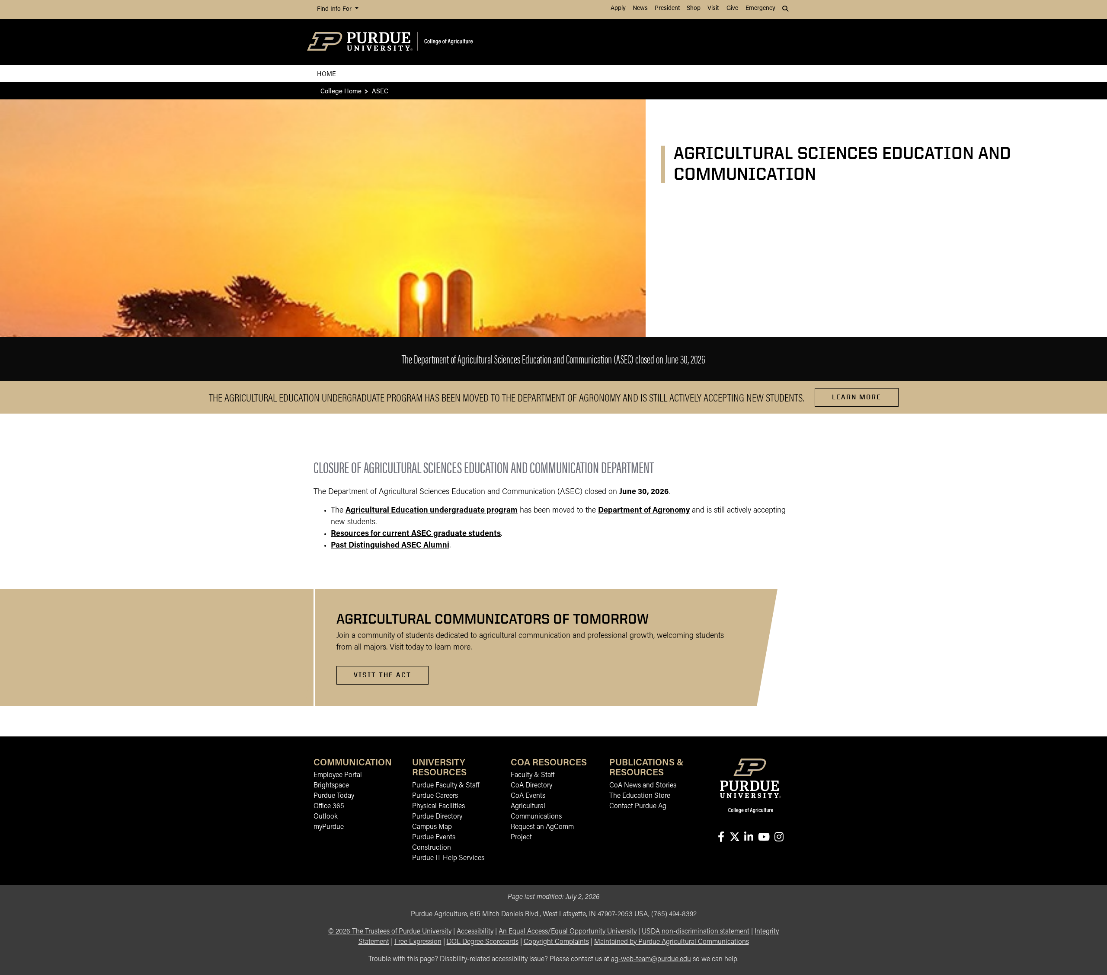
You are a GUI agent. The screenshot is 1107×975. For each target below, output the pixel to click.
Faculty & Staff (532, 775)
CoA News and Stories (642, 785)
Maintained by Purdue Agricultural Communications (671, 942)
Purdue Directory (437, 816)
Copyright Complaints (556, 942)
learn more (856, 397)
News (640, 8)
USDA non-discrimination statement (695, 931)
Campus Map (432, 827)
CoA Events (528, 796)
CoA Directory (531, 785)
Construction (431, 847)
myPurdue (329, 827)
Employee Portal (338, 775)
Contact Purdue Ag (637, 806)
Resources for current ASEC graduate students (416, 534)
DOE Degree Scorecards (482, 942)
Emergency (760, 8)
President (667, 8)
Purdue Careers (435, 796)
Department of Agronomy (644, 511)
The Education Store (639, 796)
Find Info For (335, 9)
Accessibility (475, 931)
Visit (713, 8)
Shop (694, 8)
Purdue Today (334, 796)
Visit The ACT (382, 675)
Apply (618, 8)
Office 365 (329, 806)
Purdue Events (433, 837)
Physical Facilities (438, 806)
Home (326, 73)
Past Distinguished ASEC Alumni (390, 546)
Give (732, 8)
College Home (341, 91)
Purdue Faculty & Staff (445, 785)
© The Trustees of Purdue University (389, 931)
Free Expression (418, 942)
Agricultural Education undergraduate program (432, 511)
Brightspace (331, 785)
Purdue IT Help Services (448, 858)
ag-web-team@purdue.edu (651, 959)
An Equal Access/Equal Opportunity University (568, 931)
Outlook (326, 816)
